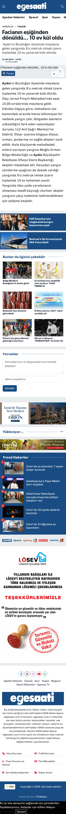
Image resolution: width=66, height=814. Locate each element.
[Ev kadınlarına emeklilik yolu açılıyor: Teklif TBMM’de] (48, 270)
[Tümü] (61, 431)
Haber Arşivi (45, 772)
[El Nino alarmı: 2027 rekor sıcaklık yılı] (48, 300)
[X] (27, 673)
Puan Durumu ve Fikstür (13, 763)
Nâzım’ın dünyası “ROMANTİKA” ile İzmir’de (48, 339)
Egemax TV (43, 684)
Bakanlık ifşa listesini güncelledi (14, 312)
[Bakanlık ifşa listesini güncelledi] (17, 300)
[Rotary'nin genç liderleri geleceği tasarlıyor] (17, 327)
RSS (11, 786)
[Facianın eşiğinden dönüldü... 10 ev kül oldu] (33, 67)
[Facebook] (21, 673)
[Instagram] (33, 673)
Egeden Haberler (13, 17)
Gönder (10, 388)
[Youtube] (39, 673)
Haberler (7, 26)
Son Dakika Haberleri (17, 772)
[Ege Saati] (32, 6)
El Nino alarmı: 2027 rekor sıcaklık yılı (48, 312)
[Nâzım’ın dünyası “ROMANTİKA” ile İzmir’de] (48, 327)
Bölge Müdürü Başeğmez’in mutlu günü (16, 282)
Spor (45, 17)
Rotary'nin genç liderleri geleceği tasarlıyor (16, 339)
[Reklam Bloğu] (33, 413)
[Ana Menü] (3, 6)
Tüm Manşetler (46, 761)
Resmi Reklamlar (25, 684)
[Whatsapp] (45, 673)
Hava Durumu (14, 753)
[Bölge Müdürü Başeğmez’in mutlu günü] (17, 270)
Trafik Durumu (46, 753)
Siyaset (33, 17)
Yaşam (56, 17)
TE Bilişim (41, 796)
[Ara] (62, 7)
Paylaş (10, 73)
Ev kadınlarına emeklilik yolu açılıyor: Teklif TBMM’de (47, 283)
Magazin (56, 680)
